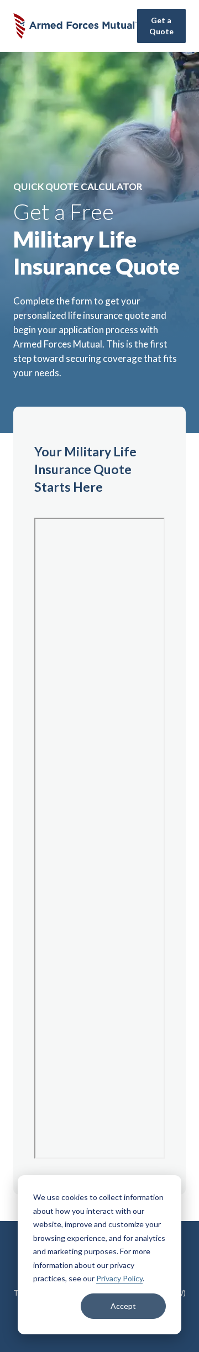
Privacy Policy (119, 1278)
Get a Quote (161, 25)
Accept (123, 1306)
